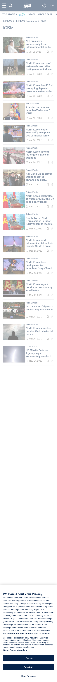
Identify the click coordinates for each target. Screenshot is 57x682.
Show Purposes (28, 676)
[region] (28, 633)
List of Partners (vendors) (15, 650)
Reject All (28, 667)
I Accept (28, 658)
